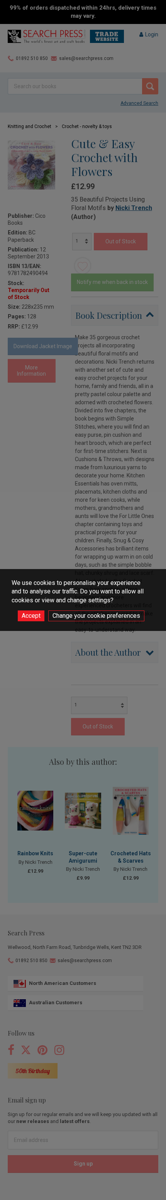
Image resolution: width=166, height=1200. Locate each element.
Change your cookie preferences (96, 615)
